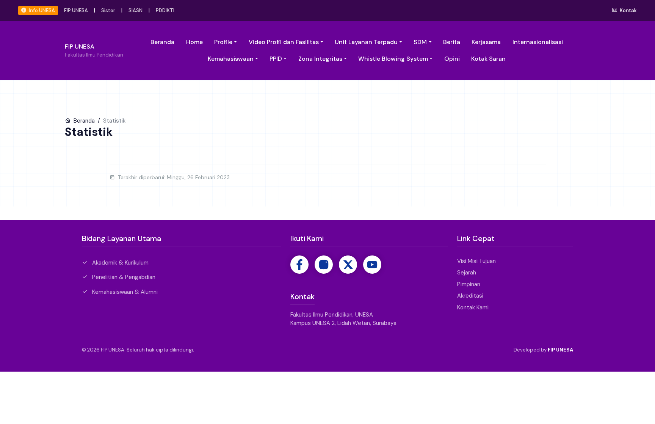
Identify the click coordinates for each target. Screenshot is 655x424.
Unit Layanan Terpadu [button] (366, 42)
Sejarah (466, 272)
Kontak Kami (473, 307)
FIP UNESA (76, 10)
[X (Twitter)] (348, 264)
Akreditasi (470, 295)
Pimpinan (468, 284)
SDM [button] (420, 42)
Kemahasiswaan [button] (231, 59)
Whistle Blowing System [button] (393, 59)
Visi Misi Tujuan (476, 261)
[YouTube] (372, 264)
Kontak (628, 10)
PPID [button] (276, 59)
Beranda (162, 42)
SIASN (135, 10)
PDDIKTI (165, 10)
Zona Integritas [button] (320, 59)
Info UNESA (41, 10)
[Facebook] (299, 264)
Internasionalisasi (537, 42)
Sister (108, 10)
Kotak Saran (488, 59)
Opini (452, 59)
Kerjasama (486, 42)
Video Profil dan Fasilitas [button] (284, 42)
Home (194, 42)
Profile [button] (223, 42)
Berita (451, 42)
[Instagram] (324, 264)
